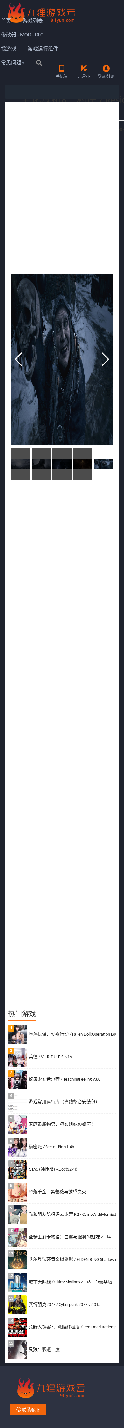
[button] (105, 359)
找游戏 (8, 49)
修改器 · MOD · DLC (22, 35)
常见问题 (11, 63)
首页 (6, 21)
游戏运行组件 (43, 49)
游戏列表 (33, 21)
